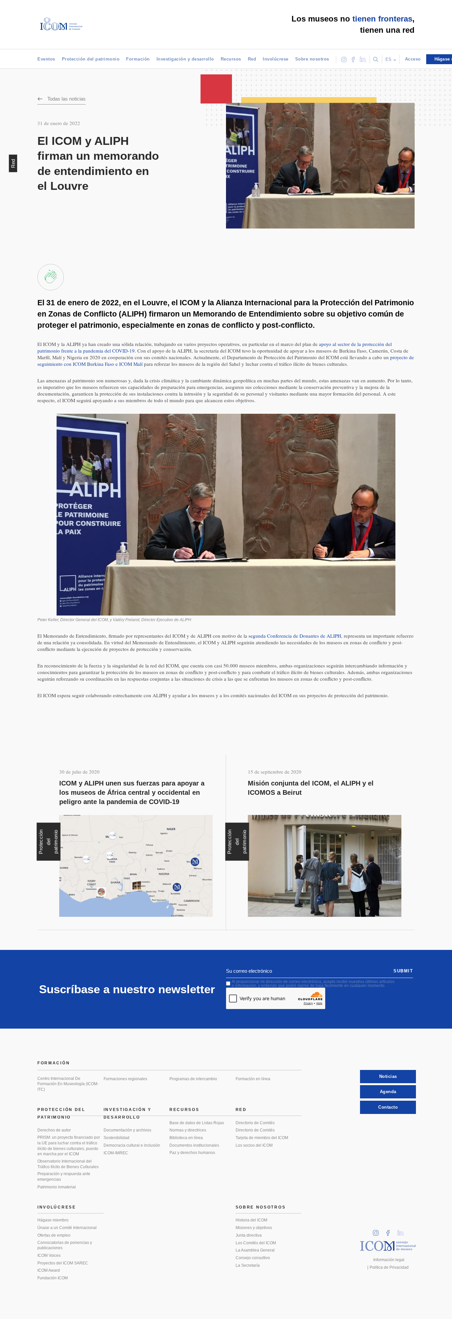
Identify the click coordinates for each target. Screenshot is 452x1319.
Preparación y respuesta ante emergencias (63, 1176)
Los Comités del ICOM (256, 1243)
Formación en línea (253, 1079)
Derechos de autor (54, 1130)
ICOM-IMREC (116, 1153)
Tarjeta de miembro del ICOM (262, 1137)
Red (252, 59)
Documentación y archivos (127, 1130)
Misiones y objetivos (254, 1227)
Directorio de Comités (255, 1123)
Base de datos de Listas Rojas (196, 1123)
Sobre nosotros (312, 59)
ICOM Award (48, 1270)
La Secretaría (248, 1265)
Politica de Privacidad (389, 1267)
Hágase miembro (52, 1220)
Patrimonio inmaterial (56, 1187)
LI (402, 1231)
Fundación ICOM (52, 1278)
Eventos (46, 59)
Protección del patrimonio (91, 59)
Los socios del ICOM (254, 1145)
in (378, 1231)
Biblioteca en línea (186, 1137)
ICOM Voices (49, 1255)
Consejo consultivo (253, 1257)
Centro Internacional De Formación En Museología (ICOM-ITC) (68, 1084)
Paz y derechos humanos (192, 1152)
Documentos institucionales (194, 1145)
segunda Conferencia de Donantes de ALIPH (295, 635)
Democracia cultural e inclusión (132, 1145)
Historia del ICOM (251, 1220)
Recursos (231, 59)
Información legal (388, 1259)
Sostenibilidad (116, 1137)
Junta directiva (249, 1235)
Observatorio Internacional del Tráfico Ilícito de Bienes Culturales (68, 1164)
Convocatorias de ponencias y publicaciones (64, 1245)
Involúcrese (276, 59)
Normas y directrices (187, 1130)
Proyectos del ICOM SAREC (62, 1263)
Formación (138, 59)
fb (390, 1231)
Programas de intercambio (193, 1079)
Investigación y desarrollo (185, 59)
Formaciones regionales (125, 1079)
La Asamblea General (255, 1250)
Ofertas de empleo (53, 1235)
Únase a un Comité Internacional (67, 1227)
